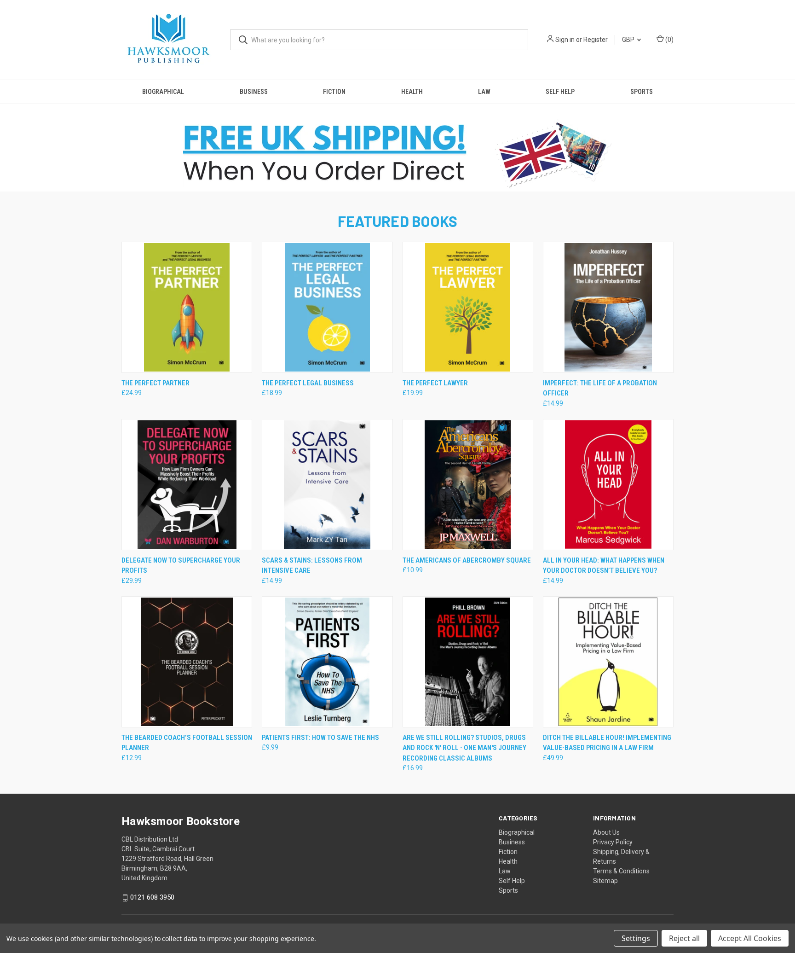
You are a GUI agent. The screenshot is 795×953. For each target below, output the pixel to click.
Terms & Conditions (621, 871)
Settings (636, 938)
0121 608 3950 (152, 897)
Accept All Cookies (749, 938)
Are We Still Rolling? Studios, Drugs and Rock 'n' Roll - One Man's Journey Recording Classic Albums (464, 747)
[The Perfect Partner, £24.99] (186, 307)
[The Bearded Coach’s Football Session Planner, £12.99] (186, 662)
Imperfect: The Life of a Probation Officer (600, 388)
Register (595, 39)
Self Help (560, 91)
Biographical (163, 91)
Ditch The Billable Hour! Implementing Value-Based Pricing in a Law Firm (607, 742)
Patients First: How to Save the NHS (320, 737)
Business (254, 91)
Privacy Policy (613, 842)
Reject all (684, 938)
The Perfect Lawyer (435, 383)
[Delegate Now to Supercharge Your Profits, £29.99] (186, 484)
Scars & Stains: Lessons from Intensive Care (312, 565)
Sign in (565, 39)
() (669, 39)
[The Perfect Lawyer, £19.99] (467, 307)
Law (484, 91)
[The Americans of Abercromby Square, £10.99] (467, 484)
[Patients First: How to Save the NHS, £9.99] (327, 662)
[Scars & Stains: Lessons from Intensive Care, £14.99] (327, 484)
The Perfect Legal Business (308, 383)
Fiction (334, 91)
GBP (629, 39)
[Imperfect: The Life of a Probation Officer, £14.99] (608, 307)
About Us (606, 832)
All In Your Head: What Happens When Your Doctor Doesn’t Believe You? (603, 565)
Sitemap (605, 880)
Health (412, 91)
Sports (641, 91)
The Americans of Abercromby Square (467, 560)
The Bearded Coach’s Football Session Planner (186, 742)
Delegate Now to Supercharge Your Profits (180, 565)
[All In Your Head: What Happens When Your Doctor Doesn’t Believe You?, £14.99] (608, 484)
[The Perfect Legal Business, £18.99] (327, 307)
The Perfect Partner (155, 383)
